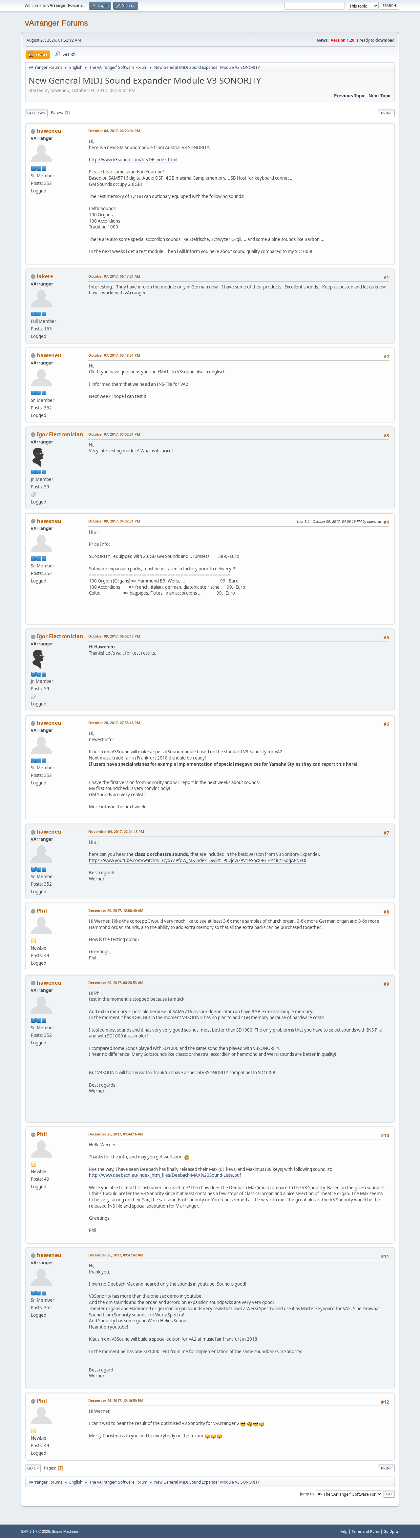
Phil (42, 910)
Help (343, 1531)
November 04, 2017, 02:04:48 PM (116, 831)
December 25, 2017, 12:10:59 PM (115, 1400)
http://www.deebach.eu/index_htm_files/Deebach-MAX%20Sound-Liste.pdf (165, 1175)
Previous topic (349, 96)
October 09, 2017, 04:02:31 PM (114, 521)
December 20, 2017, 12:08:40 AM (115, 910)
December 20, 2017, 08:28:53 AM (115, 982)
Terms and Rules (365, 1531)
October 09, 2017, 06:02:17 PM (114, 636)
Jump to (307, 1493)
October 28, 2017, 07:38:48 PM (114, 722)
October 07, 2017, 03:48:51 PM (114, 355)
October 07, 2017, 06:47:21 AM (114, 276)
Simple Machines (65, 1531)
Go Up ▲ (391, 1531)
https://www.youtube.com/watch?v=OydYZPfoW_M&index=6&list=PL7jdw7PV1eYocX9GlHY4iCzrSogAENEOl (197, 860)
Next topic (379, 96)
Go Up (33, 1468)
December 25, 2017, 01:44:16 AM (115, 1134)
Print (386, 112)
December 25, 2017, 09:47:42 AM (115, 1254)
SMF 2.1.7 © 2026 (35, 1531)
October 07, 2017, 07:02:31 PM (114, 434)
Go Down (36, 112)
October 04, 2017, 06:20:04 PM (114, 130)
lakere (45, 276)
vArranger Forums (56, 22)
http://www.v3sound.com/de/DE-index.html (133, 160)
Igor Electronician (60, 434)
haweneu (49, 130)
